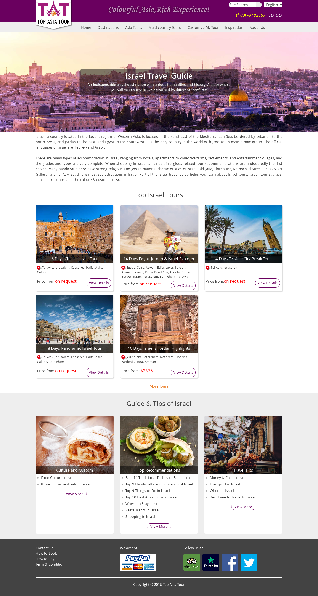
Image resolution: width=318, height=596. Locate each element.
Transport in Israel (225, 484)
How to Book (46, 553)
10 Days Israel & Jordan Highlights (159, 348)
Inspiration (234, 27)
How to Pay (45, 558)
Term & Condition (50, 564)
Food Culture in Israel (58, 477)
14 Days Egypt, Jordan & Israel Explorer (159, 258)
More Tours (159, 386)
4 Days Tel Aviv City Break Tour (243, 258)
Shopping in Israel (140, 516)
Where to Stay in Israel (143, 503)
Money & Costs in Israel (229, 477)
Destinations (108, 27)
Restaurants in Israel (142, 510)
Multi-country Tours (165, 27)
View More (74, 494)
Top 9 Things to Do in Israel (147, 490)
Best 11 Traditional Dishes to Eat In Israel (159, 477)
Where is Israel (222, 490)
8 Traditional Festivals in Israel (65, 484)
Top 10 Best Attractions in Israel (151, 497)
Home (86, 27)
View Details (99, 282)
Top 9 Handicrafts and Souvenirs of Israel (159, 484)
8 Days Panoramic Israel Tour (74, 348)
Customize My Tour (203, 27)
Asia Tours (133, 27)
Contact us (44, 548)
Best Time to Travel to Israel (232, 497)
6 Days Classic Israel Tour (74, 258)
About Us (257, 27)
